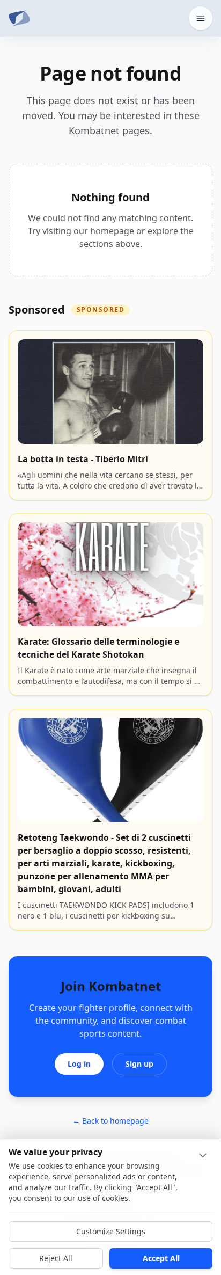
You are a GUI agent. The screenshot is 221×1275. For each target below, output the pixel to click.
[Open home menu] (200, 18)
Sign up (139, 1064)
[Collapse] (202, 1155)
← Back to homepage (110, 1121)
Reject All (55, 1258)
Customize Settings (110, 1231)
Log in (79, 1064)
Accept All (161, 1258)
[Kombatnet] (19, 18)
